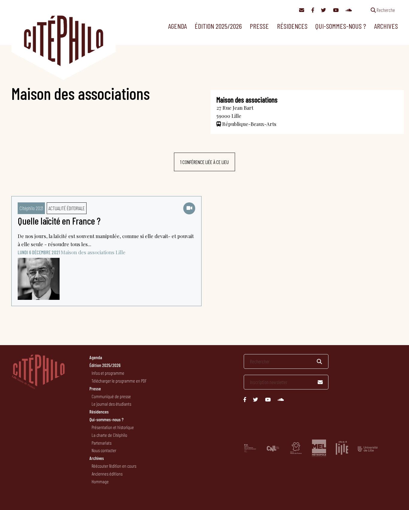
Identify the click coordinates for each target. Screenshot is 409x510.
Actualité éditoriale (67, 208)
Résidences (292, 26)
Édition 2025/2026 (218, 26)
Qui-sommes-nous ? (340, 26)
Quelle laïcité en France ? (59, 220)
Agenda (177, 26)
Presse (259, 26)
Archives (386, 26)
